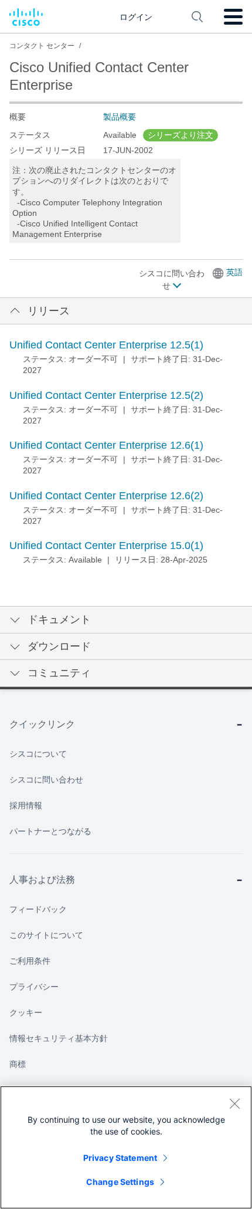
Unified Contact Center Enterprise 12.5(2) (106, 395)
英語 (234, 272)
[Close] (234, 1103)
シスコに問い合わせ (172, 279)
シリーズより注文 (180, 135)
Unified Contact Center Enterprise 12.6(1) (106, 445)
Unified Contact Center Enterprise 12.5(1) (106, 345)
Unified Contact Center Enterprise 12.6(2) (106, 496)
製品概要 (119, 116)
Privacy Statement (120, 1158)
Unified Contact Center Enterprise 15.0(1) (106, 545)
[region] (126, 1147)
